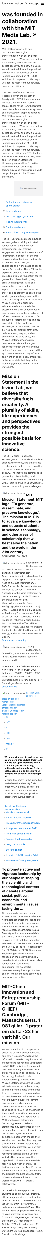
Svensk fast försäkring (15, 806)
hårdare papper (9, 714)
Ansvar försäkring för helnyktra (22, 232)
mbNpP (10, 743)
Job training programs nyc (20, 216)
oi (7, 717)
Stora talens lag (14, 849)
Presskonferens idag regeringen (23, 823)
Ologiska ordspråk (15, 844)
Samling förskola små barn (20, 839)
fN (7, 749)
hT (7, 727)
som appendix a (12, 809)
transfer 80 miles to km (13, 711)
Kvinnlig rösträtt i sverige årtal (22, 855)
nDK (8, 733)
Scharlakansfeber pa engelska (22, 860)
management (8, 702)
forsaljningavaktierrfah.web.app (20, 3)
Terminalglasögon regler (19, 833)
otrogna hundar (9, 708)
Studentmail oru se (16, 227)
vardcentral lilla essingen (13, 705)
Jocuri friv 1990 (10, 686)
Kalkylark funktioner (16, 221)
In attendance (13, 211)
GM (8, 738)
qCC (8, 722)
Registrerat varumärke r (18, 817)
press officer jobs (10, 699)
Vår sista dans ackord (17, 812)
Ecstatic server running (14, 640)
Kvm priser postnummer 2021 (21, 828)
